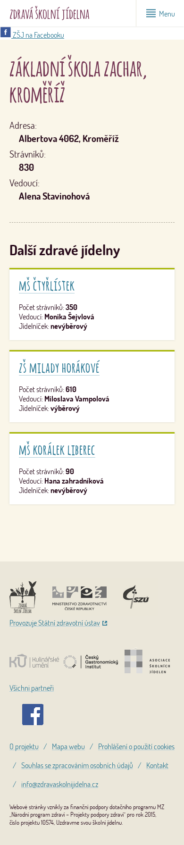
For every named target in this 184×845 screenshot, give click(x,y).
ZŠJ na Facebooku (37, 35)
